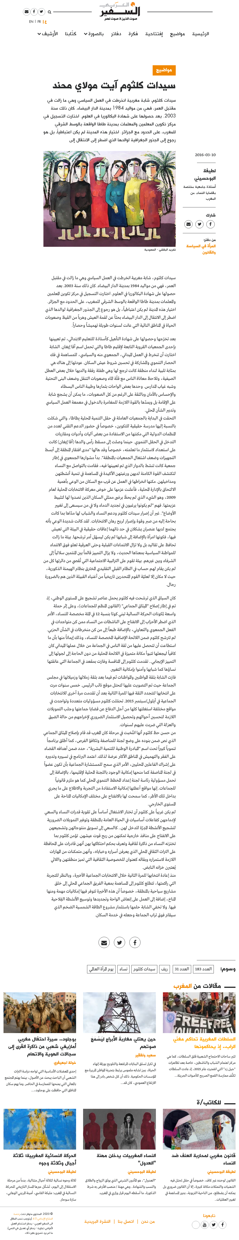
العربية (45, 21)
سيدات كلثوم (144, 969)
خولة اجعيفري (65, 1062)
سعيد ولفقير (145, 1054)
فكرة (133, 33)
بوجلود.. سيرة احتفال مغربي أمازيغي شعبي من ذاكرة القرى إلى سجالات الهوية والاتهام (42, 1046)
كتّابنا (70, 33)
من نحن (148, 1221)
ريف (164, 969)
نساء (123, 969)
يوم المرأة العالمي (101, 969)
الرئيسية (200, 33)
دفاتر (116, 33)
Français (37, 22)
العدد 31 (182, 969)
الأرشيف (50, 33)
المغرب (183, 985)
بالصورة (96, 33)
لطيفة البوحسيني (221, 1171)
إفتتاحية (154, 33)
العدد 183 (203, 969)
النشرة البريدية (97, 1221)
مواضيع (177, 33)
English (29, 22)
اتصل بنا (126, 1221)
